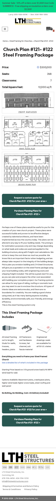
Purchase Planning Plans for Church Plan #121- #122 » (28, 212)
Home (5, 41)
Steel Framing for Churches (21, 41)
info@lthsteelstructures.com (15, 481)
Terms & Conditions (11, 489)
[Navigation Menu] (5, 29)
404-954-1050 (41, 14)
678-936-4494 (20, 14)
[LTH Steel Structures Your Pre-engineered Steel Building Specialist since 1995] (28, 21)
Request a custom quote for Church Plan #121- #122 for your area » (28, 199)
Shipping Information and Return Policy (20, 486)
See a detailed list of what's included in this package (25, 363)
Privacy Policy (30, 489)
